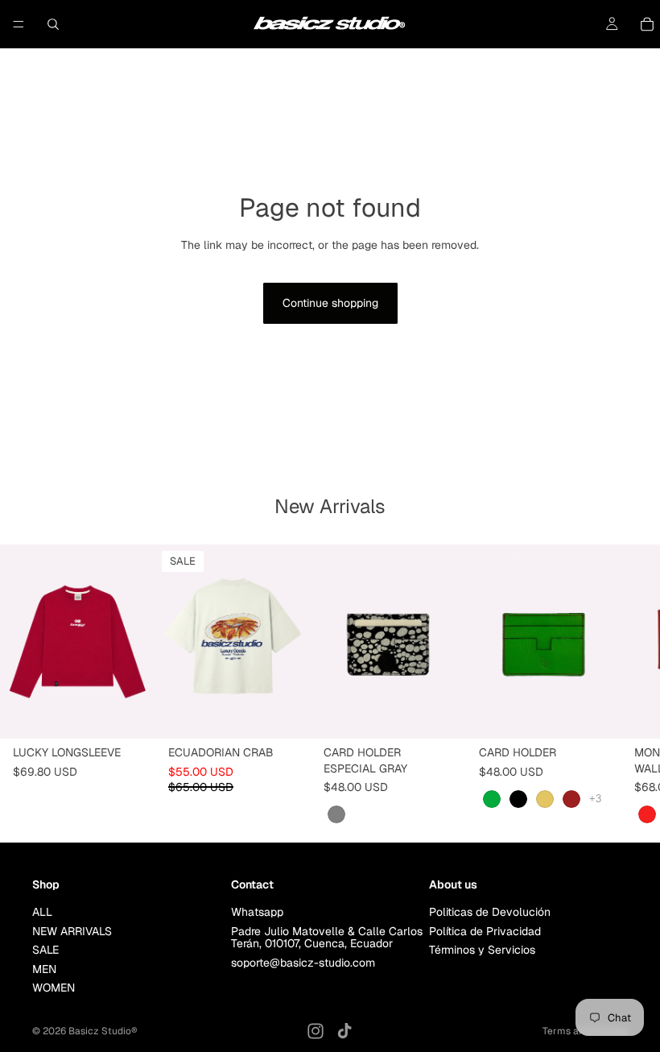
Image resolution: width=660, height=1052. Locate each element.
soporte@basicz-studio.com (303, 962)
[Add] (441, 713)
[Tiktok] (344, 1031)
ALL (42, 912)
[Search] (53, 24)
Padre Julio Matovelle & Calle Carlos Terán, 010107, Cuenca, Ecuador (327, 937)
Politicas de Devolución (490, 912)
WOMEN (53, 987)
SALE (45, 950)
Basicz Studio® (103, 1031)
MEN (44, 969)
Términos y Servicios (482, 950)
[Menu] (18, 24)
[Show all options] (595, 798)
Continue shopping (330, 303)
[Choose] (130, 713)
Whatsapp (257, 912)
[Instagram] (315, 1031)
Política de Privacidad (485, 931)
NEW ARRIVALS (72, 931)
